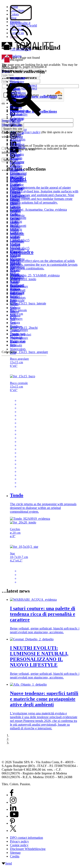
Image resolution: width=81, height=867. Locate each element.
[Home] (7, 61)
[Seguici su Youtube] (14, 816)
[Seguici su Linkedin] (13, 809)
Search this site (11, 124)
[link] (13, 140)
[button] (17, 66)
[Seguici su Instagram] (13, 802)
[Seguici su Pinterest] (12, 823)
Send (8, 863)
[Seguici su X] (13, 830)
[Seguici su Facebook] (11, 795)
